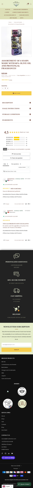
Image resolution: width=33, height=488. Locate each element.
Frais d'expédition (21, 75)
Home (10, 22)
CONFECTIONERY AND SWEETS (20, 12)
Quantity (4, 86)
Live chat (16, 267)
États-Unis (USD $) (15, 465)
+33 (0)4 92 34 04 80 (16, 265)
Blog (3, 427)
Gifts (3, 373)
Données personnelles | (20, 479)
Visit (3, 421)
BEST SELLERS (13, 18)
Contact (4, 424)
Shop (3, 419)
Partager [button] (7, 204)
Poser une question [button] (17, 158)
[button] (26, 204)
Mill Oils (4, 362)
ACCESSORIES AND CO (10, 15)
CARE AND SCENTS (24, 15)
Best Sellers (5, 367)
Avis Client (4, 430)
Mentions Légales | (9, 479)
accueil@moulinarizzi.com (9, 439)
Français (15, 468)
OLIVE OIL (7, 9)
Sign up (16, 350)
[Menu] (2, 4)
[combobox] (7, 486)
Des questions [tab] (15, 164)
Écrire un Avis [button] (17, 154)
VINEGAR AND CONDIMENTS (20, 9)
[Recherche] (30, 4)
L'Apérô (4, 376)
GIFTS (21, 18)
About (3, 416)
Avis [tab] (5, 164)
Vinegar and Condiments (8, 370)
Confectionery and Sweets (9, 364)
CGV (27, 479)
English (8, 486)
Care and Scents (18, 22)
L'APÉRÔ (7, 12)
